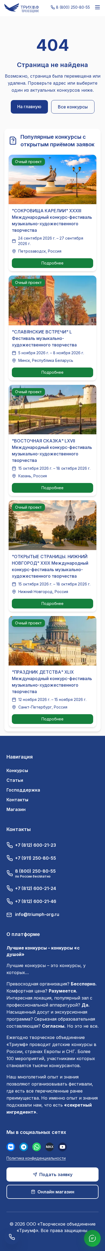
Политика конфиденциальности (36, 1158)
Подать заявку (55, 1174)
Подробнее (52, 263)
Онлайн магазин (55, 1191)
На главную (29, 106)
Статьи (14, 780)
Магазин (16, 809)
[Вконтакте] (10, 1147)
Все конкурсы (73, 107)
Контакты (17, 799)
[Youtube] (62, 1147)
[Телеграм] (23, 1147)
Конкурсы (17, 770)
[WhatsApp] (36, 1147)
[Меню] (97, 7)
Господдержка (23, 790)
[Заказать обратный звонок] (11, 1237)
